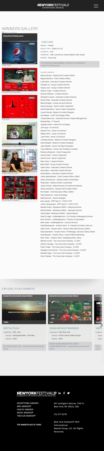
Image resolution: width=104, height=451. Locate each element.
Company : (44, 55)
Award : (43, 45)
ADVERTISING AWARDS (28, 403)
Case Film (6, 65)
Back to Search (11, 33)
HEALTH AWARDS (25, 409)
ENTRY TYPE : (45, 49)
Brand (9, 336)
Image (31, 71)
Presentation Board (11, 92)
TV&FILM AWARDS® (26, 416)
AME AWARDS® (24, 406)
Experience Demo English (13, 146)
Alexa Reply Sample (11, 200)
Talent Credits (47, 72)
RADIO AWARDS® (25, 412)
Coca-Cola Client (10, 173)
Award (8, 339)
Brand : (43, 58)
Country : (44, 52)
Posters (5, 119)
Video (32, 44)
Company (7, 332)
